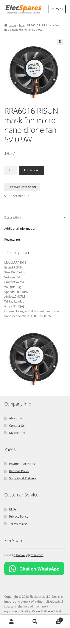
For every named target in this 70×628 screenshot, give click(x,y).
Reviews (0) (12, 240)
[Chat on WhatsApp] (35, 568)
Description (12, 217)
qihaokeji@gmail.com (28, 555)
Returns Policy (19, 471)
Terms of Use (18, 524)
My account (17, 433)
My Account (11, 621)
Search (35, 621)
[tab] (35, 217)
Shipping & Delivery (23, 478)
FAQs (12, 509)
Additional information (20, 228)
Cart (54, 618)
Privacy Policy (18, 517)
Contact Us (17, 426)
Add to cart (32, 170)
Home (12, 25)
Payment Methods (22, 464)
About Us (15, 418)
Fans (21, 25)
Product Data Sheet (22, 187)
